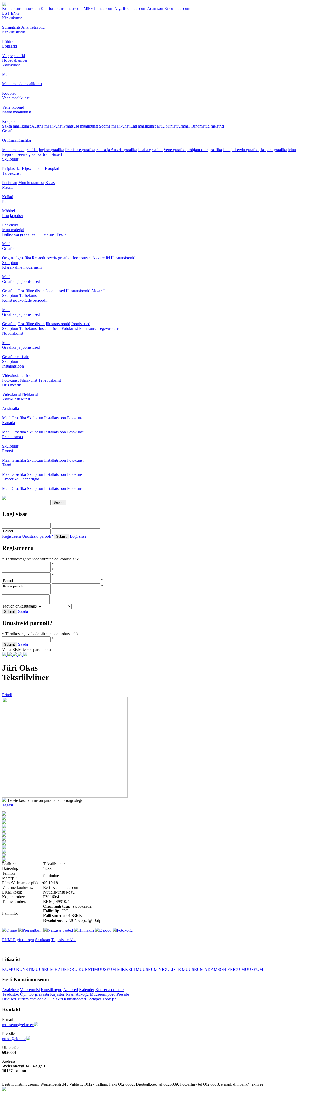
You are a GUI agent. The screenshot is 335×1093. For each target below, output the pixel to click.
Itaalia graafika (150, 149)
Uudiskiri (55, 999)
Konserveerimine (109, 989)
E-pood (105, 930)
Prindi (7, 695)
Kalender (86, 989)
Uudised (9, 999)
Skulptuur (10, 159)
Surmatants (11, 27)
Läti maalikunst (143, 126)
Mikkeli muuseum (98, 8)
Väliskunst (11, 65)
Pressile (122, 994)
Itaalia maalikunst (16, 112)
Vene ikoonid (13, 107)
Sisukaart (42, 939)
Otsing (11, 930)
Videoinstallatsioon (18, 375)
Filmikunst (88, 328)
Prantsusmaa (12, 436)
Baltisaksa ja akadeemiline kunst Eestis (34, 234)
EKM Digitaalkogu (18, 939)
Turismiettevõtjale (31, 999)
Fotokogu (125, 930)
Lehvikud (10, 225)
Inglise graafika (51, 149)
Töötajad (109, 999)
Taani (6, 465)
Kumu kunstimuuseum (21, 8)
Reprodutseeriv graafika (22, 154)
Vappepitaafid (13, 55)
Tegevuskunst (109, 328)
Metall (7, 187)
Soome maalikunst (114, 126)
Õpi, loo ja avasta (34, 994)
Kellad (7, 196)
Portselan (9, 182)
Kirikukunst (12, 18)
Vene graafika (175, 149)
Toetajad (94, 999)
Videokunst (11, 394)
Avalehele (10, 989)
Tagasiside (60, 939)
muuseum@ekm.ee (18, 1024)
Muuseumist (30, 989)
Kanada (8, 422)
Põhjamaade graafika (204, 149)
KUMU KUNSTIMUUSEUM (28, 969)
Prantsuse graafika (80, 149)
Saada (23, 611)
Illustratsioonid (123, 258)
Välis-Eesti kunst (16, 399)
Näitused (70, 989)
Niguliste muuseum (130, 8)
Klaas (50, 182)
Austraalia (10, 408)
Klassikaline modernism (22, 267)
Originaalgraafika (16, 140)
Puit (5, 201)
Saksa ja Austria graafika (116, 149)
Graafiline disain (31, 291)
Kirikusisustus (13, 32)
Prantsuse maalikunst (80, 126)
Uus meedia (12, 385)
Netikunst (30, 394)
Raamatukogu (77, 994)
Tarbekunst (11, 173)
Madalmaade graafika (20, 149)
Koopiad (9, 93)
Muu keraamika (31, 182)
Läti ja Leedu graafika (241, 149)
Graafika (9, 131)
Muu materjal (13, 229)
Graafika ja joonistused (21, 281)
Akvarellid (101, 258)
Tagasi (7, 805)
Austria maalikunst (46, 126)
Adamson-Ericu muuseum (168, 8)
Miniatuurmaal (178, 126)
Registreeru (11, 536)
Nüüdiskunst (12, 333)
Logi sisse (78, 536)
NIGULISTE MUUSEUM (181, 969)
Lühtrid (8, 41)
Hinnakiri (86, 930)
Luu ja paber (12, 215)
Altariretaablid (33, 27)
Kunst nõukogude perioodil (24, 300)
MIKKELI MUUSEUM (137, 969)
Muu (161, 126)
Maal (6, 74)
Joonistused (52, 154)
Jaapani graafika (273, 149)
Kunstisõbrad (75, 999)
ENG (15, 13)
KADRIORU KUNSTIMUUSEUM (85, 969)
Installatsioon (49, 328)
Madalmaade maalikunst (22, 84)
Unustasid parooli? (37, 536)
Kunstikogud (51, 989)
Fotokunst (70, 328)
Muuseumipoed (102, 994)
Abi (72, 939)
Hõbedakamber (14, 60)
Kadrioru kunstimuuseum (61, 8)
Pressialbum (32, 930)
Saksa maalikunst (16, 126)
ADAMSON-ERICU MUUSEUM (233, 969)
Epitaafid (9, 46)
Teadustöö (10, 994)
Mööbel (8, 211)
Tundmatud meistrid (207, 126)
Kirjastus (57, 994)
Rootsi (7, 451)
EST (6, 13)
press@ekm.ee (14, 1039)
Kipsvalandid (33, 168)
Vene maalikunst (15, 98)
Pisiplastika (11, 168)
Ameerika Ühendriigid (20, 479)
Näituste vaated (60, 930)
